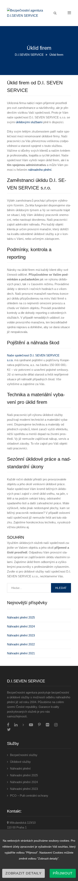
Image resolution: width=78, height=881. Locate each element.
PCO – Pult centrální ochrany (29, 795)
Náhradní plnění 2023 (21, 635)
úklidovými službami (29, 122)
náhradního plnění (39, 169)
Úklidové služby (20, 761)
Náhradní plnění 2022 (21, 644)
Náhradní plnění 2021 (21, 653)
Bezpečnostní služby (23, 755)
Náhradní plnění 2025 (21, 617)
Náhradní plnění (20, 768)
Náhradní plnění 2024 (21, 626)
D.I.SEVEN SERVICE (29, 54)
